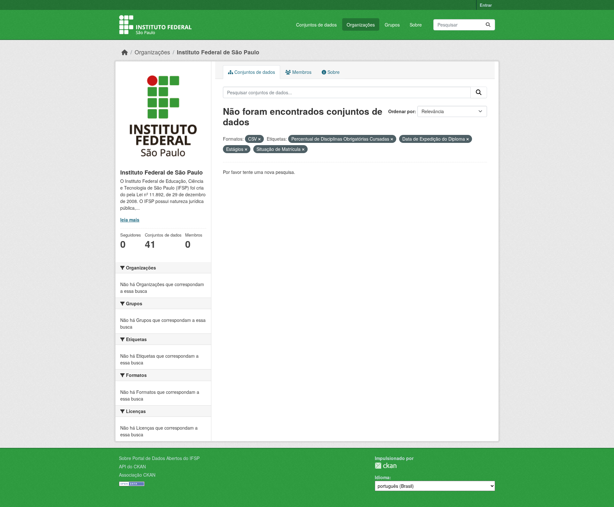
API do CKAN (132, 466)
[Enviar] (488, 24)
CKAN (386, 465)
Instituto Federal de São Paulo (218, 52)
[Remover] (259, 139)
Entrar (486, 5)
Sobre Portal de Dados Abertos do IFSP (159, 458)
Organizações (361, 24)
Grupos (392, 24)
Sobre (416, 24)
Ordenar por (401, 111)
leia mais (129, 219)
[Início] (125, 52)
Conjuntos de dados (316, 24)
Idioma (382, 477)
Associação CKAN (137, 475)
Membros (301, 72)
